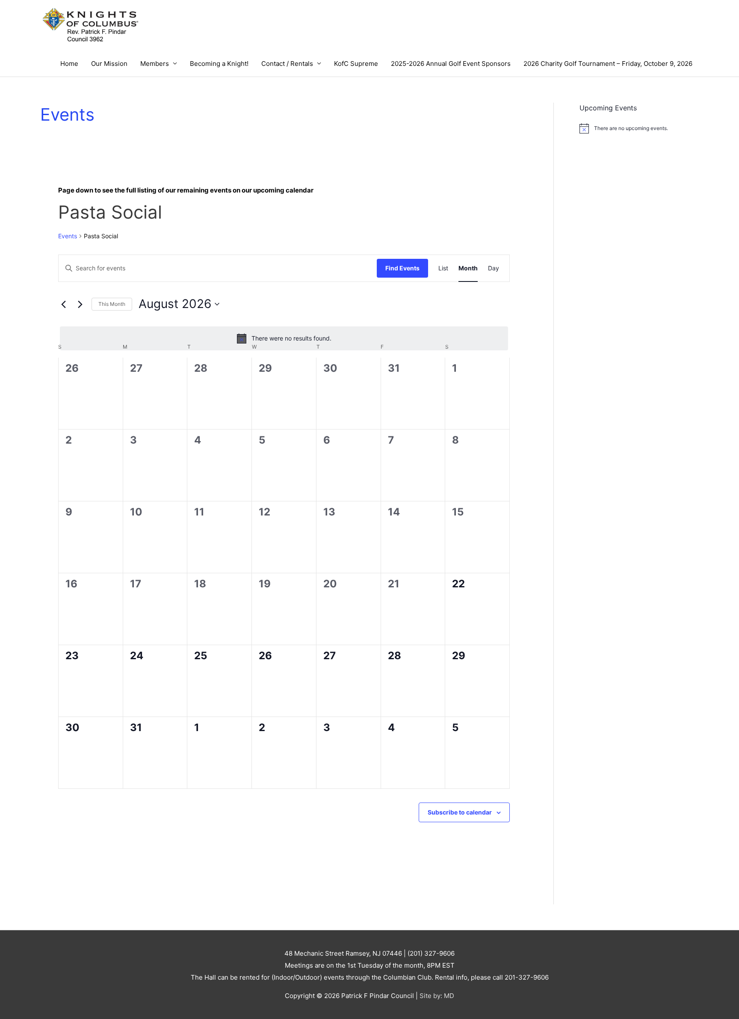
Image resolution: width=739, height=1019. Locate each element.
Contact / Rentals (287, 63)
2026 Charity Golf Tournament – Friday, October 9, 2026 (607, 63)
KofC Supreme (356, 63)
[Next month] (80, 304)
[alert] (284, 338)
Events (67, 236)
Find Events (402, 268)
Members (154, 63)
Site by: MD (437, 996)
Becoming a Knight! (219, 63)
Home (69, 63)
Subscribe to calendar (460, 812)
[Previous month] (63, 304)
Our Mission (109, 63)
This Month (111, 304)
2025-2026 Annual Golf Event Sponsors (451, 63)
